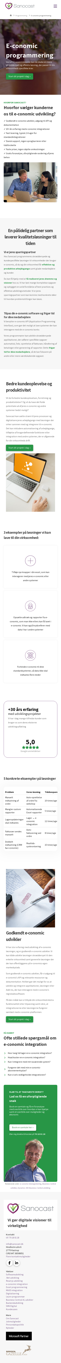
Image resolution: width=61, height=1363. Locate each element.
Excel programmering (16, 1287)
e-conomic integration (17, 1284)
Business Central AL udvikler (19, 1299)
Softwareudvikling (15, 1274)
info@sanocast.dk (14, 1243)
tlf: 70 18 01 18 (12, 1237)
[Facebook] (9, 1263)
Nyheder (10, 1327)
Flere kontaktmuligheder (18, 1256)
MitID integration (14, 1290)
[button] (55, 6)
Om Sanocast (12, 1318)
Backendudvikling (14, 1302)
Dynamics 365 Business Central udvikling (34, 1188)
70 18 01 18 (40, 1134)
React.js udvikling (14, 1280)
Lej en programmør (15, 1296)
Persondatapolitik (15, 1324)
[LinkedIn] (16, 1263)
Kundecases (11, 1309)
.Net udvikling (12, 1277)
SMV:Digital (11, 1306)
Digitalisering (12, 1293)
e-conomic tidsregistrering (30, 1184)
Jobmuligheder (13, 1321)
